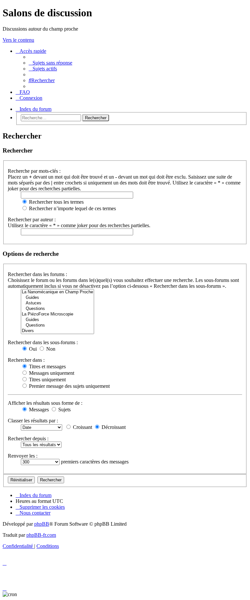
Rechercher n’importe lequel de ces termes (72, 208)
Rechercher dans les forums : (37, 274)
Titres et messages (47, 366)
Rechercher (95, 117)
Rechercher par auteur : (32, 219)
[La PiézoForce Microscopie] (57, 314)
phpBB (41, 524)
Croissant (82, 427)
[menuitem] (50, 63)
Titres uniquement (47, 379)
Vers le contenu (18, 40)
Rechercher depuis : (28, 438)
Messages (38, 409)
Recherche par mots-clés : (34, 171)
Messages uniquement (51, 373)
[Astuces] (57, 303)
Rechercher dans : (26, 360)
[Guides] (57, 297)
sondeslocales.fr (219, 52)
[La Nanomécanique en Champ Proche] (57, 292)
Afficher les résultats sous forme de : (45, 403)
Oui (32, 349)
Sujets (64, 409)
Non (50, 349)
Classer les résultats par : (33, 420)
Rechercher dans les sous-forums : (43, 342)
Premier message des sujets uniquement (69, 386)
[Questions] (57, 309)
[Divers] (57, 331)
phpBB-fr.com (41, 535)
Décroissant (113, 427)
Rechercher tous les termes (56, 202)
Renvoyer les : (22, 456)
